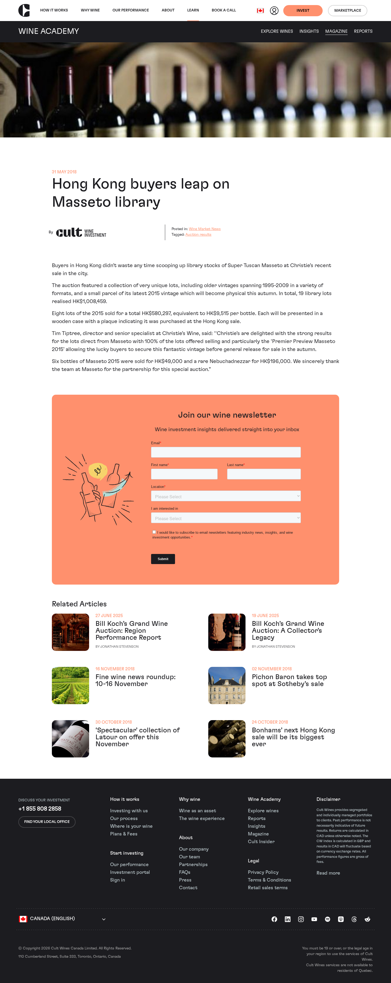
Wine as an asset (197, 811)
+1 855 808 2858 (39, 809)
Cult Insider (261, 841)
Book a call (224, 10)
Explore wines (263, 811)
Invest (303, 11)
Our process (124, 818)
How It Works (54, 10)
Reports (363, 31)
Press (185, 880)
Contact (188, 888)
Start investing (126, 853)
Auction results (198, 234)
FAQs (184, 872)
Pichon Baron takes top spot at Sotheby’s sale (289, 680)
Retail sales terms (268, 888)
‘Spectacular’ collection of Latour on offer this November (137, 737)
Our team (189, 857)
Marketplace (347, 11)
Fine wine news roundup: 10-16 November (135, 680)
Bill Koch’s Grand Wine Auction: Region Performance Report (131, 630)
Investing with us (129, 811)
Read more (328, 873)
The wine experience (202, 818)
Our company (194, 849)
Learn (193, 10)
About (168, 10)
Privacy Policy (263, 872)
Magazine (336, 31)
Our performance (129, 864)
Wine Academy (264, 799)
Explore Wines (277, 31)
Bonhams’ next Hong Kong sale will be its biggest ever (293, 737)
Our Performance (131, 10)
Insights (309, 31)
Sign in (117, 880)
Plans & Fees (124, 834)
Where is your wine (131, 826)
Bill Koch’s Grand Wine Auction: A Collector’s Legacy (288, 630)
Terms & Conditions (269, 880)
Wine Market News (205, 229)
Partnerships (193, 864)
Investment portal (130, 872)
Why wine (90, 10)
